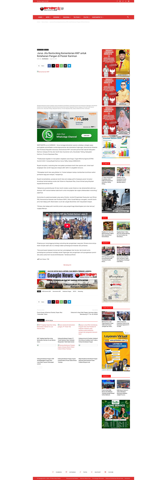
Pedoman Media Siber (85, 478)
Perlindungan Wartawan (98, 478)
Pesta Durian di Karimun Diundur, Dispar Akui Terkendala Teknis (49, 313)
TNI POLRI (76, 17)
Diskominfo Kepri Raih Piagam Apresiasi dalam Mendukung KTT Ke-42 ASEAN (84, 313)
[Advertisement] (98, 9)
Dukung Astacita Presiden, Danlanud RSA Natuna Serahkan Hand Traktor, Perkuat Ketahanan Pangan (88, 340)
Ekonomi (56, 17)
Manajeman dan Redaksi (72, 478)
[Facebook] (117, 1)
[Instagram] (120, 1)
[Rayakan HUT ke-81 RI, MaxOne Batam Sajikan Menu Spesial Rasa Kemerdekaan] (108, 226)
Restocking (80, 291)
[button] (128, 17)
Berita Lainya (49, 320)
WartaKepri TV (97, 17)
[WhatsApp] (125, 1)
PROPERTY (106, 243)
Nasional (66, 17)
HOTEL (105, 218)
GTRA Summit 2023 (46, 291)
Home (40, 17)
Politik (86, 17)
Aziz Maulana (45, 58)
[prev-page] (38, 367)
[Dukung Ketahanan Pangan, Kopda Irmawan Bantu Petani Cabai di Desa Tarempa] (67, 350)
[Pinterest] (57, 65)
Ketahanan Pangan (67, 291)
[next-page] (41, 367)
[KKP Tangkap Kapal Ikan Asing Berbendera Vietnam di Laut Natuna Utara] (46, 330)
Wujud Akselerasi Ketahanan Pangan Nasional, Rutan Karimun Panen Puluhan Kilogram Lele (88, 360)
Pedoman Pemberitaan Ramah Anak (114, 478)
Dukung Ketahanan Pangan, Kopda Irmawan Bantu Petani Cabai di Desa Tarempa (67, 360)
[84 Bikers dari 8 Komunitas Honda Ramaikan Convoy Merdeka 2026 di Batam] (123, 171)
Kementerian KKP (57, 291)
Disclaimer (127, 478)
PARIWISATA (106, 376)
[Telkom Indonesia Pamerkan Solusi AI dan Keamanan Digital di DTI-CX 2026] (123, 315)
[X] (53, 65)
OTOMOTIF (106, 163)
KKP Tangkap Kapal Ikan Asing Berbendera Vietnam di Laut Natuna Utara (46, 340)
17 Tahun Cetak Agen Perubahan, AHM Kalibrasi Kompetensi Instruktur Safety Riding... (107, 180)
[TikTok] (123, 1)
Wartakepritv (67, 265)
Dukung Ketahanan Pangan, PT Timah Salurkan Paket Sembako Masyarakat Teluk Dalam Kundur (66, 340)
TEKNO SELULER (107, 307)
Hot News (40, 320)
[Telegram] (69, 65)
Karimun (46, 49)
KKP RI (74, 291)
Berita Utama (45, 22)
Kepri (47, 17)
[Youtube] (128, 1)
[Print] (65, 65)
